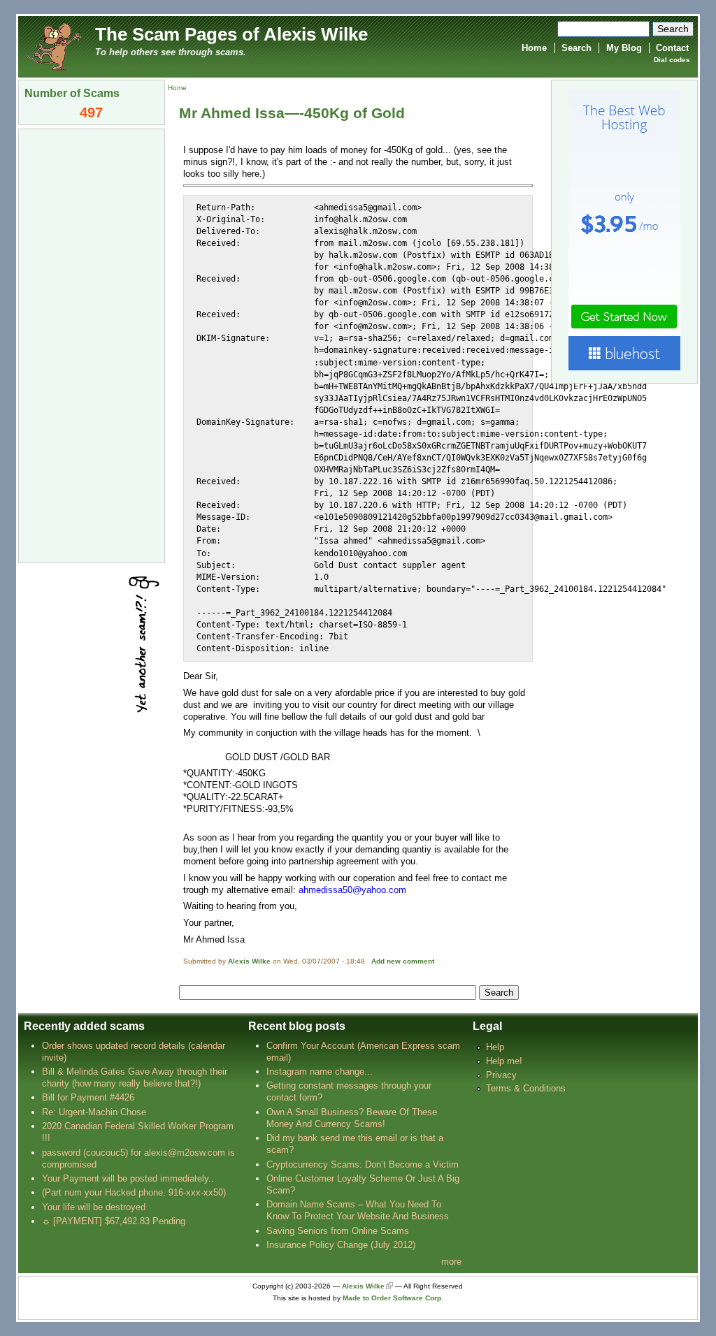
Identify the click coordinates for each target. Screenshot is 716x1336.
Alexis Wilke (249, 961)
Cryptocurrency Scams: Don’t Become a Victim (362, 1164)
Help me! (504, 1061)
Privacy (501, 1075)
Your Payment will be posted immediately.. (128, 1178)
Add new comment (402, 961)
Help (495, 1047)
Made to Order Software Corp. (393, 1298)
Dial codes (672, 60)
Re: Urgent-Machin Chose (94, 1112)
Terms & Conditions (526, 1088)
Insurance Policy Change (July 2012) (340, 1245)
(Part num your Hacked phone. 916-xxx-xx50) (134, 1192)
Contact (672, 48)
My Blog (624, 48)
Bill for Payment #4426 (88, 1097)
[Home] (53, 46)
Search (576, 48)
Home (534, 48)
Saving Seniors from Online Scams (337, 1231)
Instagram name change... (319, 1071)
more (451, 1261)
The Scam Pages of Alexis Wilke (231, 34)
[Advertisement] (92, 344)
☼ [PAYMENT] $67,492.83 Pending (113, 1221)
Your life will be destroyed (93, 1207)
